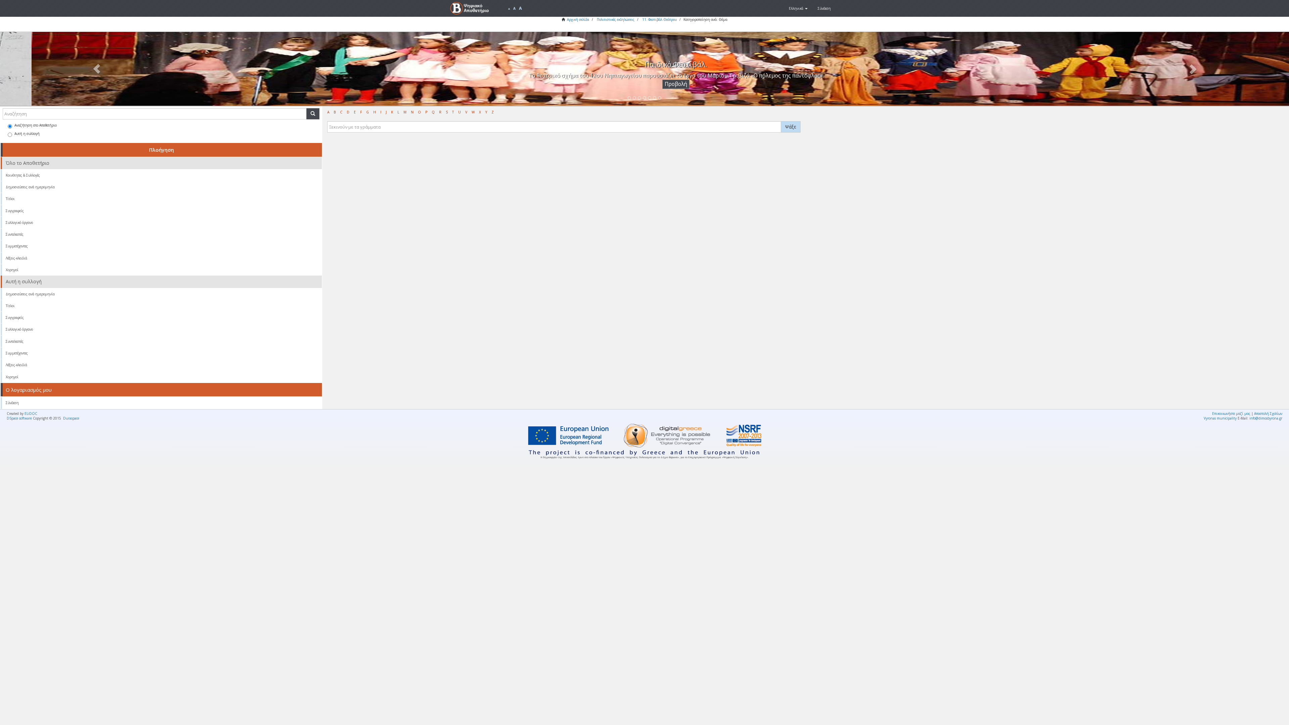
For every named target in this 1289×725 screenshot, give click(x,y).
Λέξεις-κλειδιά (16, 258)
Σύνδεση (12, 402)
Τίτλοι (10, 198)
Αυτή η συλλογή (27, 133)
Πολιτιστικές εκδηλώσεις (615, 19)
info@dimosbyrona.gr (1265, 418)
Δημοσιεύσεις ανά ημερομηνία (30, 187)
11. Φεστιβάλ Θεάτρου (659, 19)
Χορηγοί (12, 270)
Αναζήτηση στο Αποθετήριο (35, 125)
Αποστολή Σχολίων (1268, 413)
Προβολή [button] (644, 84)
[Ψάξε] (313, 113)
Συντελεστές (14, 234)
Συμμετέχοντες (17, 246)
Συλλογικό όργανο (19, 222)
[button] (798, 8)
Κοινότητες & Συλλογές (23, 175)
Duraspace (71, 418)
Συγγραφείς (15, 210)
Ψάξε (790, 127)
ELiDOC (31, 413)
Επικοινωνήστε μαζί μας (1231, 413)
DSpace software (19, 418)
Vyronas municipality (1220, 418)
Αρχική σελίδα (578, 19)
